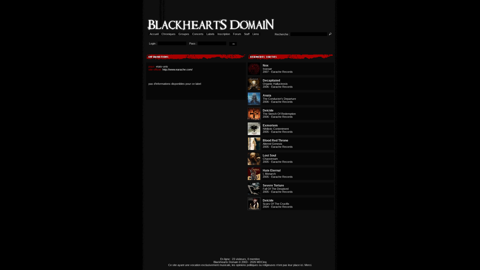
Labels (210, 34)
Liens (255, 34)
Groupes (184, 34)
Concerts (198, 34)
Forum (237, 34)
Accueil (154, 34)
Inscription (224, 34)
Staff (246, 34)
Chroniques (168, 34)
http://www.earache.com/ (177, 69)
